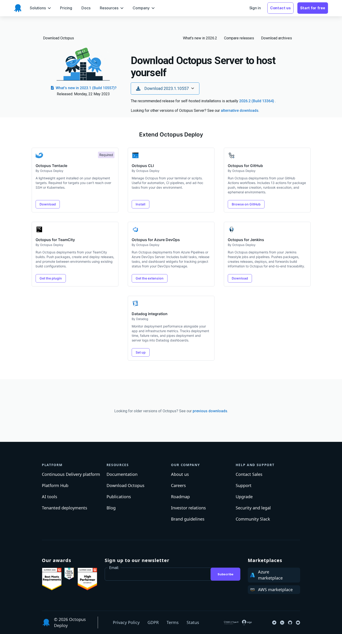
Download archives (276, 38)
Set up (141, 352)
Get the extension (150, 278)
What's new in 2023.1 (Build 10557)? (86, 88)
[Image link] (52, 579)
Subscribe (225, 574)
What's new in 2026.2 (200, 38)
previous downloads (210, 411)
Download (48, 204)
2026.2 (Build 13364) (257, 101)
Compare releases (239, 38)
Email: (114, 567)
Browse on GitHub (246, 204)
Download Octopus (58, 38)
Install (140, 204)
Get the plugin (51, 278)
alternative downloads (239, 110)
